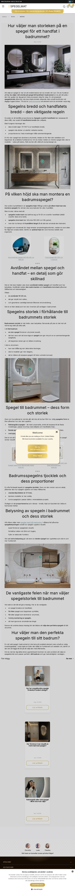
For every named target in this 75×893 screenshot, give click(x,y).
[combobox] (73, 871)
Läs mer (47, 880)
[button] (37, 889)
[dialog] (37, 881)
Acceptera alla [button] (37, 885)
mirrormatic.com (37, 448)
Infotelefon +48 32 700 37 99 (11, 1)
